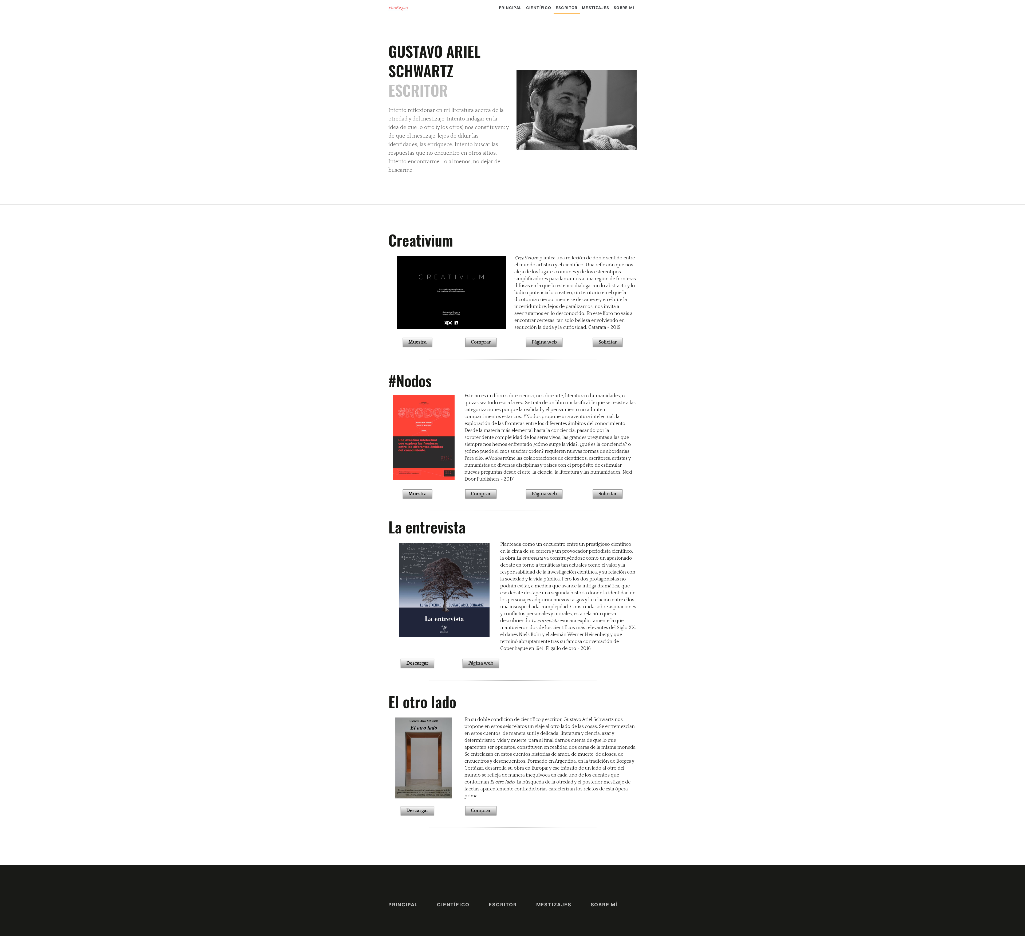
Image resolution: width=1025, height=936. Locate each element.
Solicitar (607, 342)
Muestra (417, 342)
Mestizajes (595, 7)
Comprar (481, 342)
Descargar (417, 663)
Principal (510, 7)
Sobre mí (624, 7)
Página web (544, 342)
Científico (538, 7)
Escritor (567, 7)
